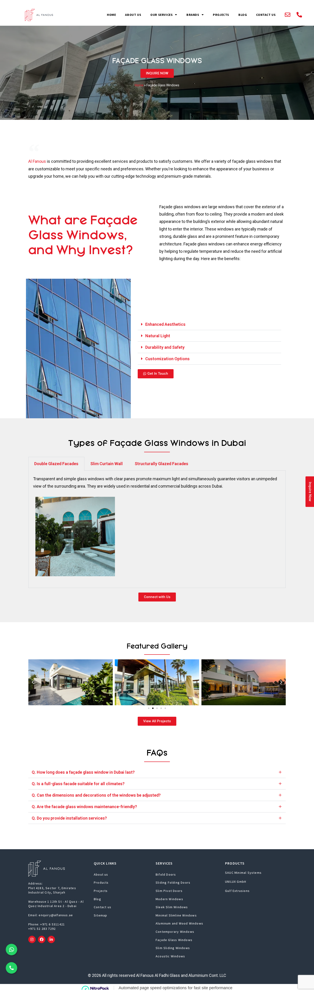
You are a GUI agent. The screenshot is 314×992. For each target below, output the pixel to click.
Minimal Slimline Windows (176, 915)
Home (111, 15)
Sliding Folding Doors (173, 882)
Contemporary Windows (175, 932)
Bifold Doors (166, 874)
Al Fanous (37, 161)
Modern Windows (169, 899)
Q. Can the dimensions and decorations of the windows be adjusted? (96, 795)
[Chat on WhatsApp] (11, 949)
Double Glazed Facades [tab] (56, 463)
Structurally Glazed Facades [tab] (161, 463)
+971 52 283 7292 (42, 929)
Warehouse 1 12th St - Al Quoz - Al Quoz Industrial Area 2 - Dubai (56, 903)
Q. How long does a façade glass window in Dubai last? (83, 772)
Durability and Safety (165, 347)
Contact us (266, 15)
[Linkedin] (51, 939)
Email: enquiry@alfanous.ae (50, 915)
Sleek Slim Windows (172, 907)
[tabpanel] (157, 529)
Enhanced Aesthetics (165, 324)
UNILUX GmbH (235, 882)
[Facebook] (41, 939)
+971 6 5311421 (52, 924)
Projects (221, 15)
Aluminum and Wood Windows (179, 923)
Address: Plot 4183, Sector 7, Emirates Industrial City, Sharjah (52, 887)
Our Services (161, 15)
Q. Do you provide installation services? (69, 818)
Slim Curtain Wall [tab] (106, 463)
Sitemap (100, 915)
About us (133, 15)
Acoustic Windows (170, 956)
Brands (192, 15)
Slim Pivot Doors (169, 891)
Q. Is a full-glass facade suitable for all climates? (78, 783)
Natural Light (157, 335)
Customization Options (167, 358)
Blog (242, 15)
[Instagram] (32, 939)
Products (101, 882)
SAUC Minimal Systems (243, 873)
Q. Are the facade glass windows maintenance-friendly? (84, 806)
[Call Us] (11, 968)
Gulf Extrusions (237, 891)
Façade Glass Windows (174, 940)
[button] (209, 324)
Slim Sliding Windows (173, 948)
